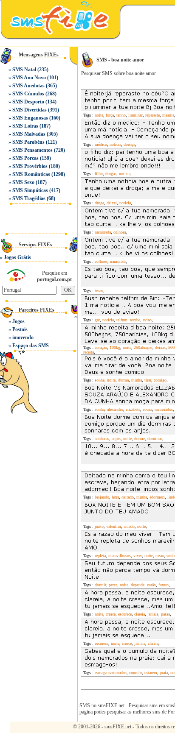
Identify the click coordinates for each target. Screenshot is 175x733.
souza (147, 409)
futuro (163, 584)
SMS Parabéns (28, 142)
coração (101, 347)
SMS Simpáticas (30, 190)
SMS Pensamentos (32, 150)
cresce (111, 614)
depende (137, 584)
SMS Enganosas (30, 118)
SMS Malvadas (28, 134)
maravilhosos (119, 555)
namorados (164, 409)
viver (137, 555)
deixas (160, 347)
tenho (121, 115)
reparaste (152, 115)
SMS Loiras (25, 126)
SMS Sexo (23, 182)
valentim (113, 526)
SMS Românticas (31, 174)
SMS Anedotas (28, 86)
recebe (135, 320)
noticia (124, 173)
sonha (99, 409)
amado (129, 526)
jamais (152, 614)
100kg (115, 347)
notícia (115, 144)
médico (101, 144)
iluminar (135, 115)
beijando (102, 497)
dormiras (154, 438)
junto (99, 526)
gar (97, 320)
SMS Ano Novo (29, 78)
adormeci (157, 497)
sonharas (102, 438)
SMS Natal (24, 69)
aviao (147, 320)
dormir (100, 584)
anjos (116, 438)
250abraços (143, 347)
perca (113, 584)
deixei (112, 203)
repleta (100, 555)
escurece (125, 614)
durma (123, 380)
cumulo (135, 672)
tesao (99, 290)
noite (99, 115)
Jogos (18, 321)
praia (164, 672)
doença (129, 144)
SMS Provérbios (30, 166)
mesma (168, 115)
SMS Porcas (25, 158)
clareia (139, 614)
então (151, 584)
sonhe (99, 380)
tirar (147, 380)
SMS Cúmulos (28, 94)
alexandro (115, 409)
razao (159, 555)
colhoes (119, 232)
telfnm (121, 320)
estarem (150, 672)
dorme (139, 438)
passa (165, 614)
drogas (110, 173)
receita (88, 352)
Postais (20, 329)
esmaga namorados (111, 672)
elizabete (133, 409)
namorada (103, 232)
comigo (160, 380)
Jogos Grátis (17, 257)
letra (115, 497)
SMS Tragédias (28, 198)
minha (136, 380)
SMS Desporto (28, 102)
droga (99, 203)
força (110, 115)
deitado (127, 497)
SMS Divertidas (29, 110)
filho (99, 173)
